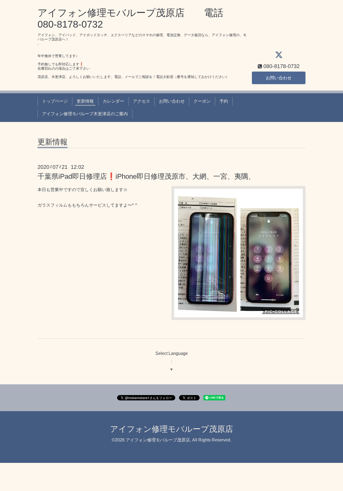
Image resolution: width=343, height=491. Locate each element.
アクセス (141, 101)
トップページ (55, 101)
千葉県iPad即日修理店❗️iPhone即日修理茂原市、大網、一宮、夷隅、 (146, 176)
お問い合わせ (279, 78)
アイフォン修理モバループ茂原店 (171, 429)
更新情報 (85, 101)
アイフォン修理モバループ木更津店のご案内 (85, 113)
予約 (223, 101)
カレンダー (113, 101)
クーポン (202, 101)
